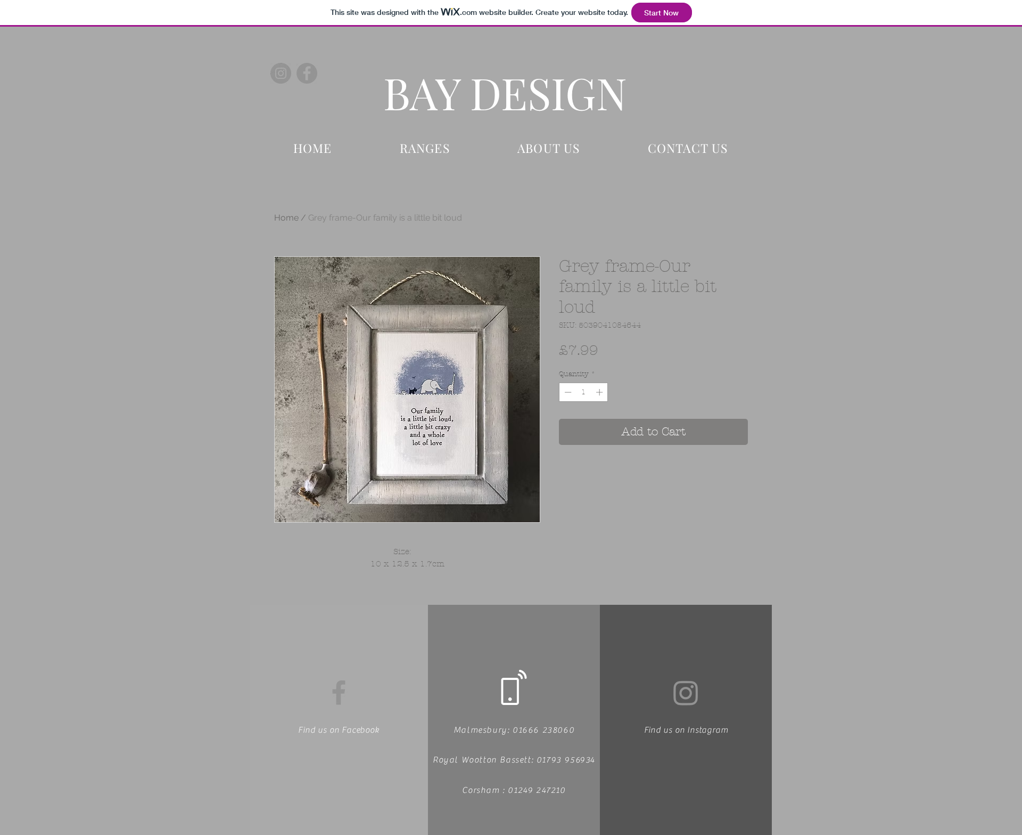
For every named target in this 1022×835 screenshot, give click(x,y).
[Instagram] (280, 73)
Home (286, 218)
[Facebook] (306, 73)
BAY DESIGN (505, 92)
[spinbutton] (583, 392)
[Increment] (600, 392)
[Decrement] (567, 392)
